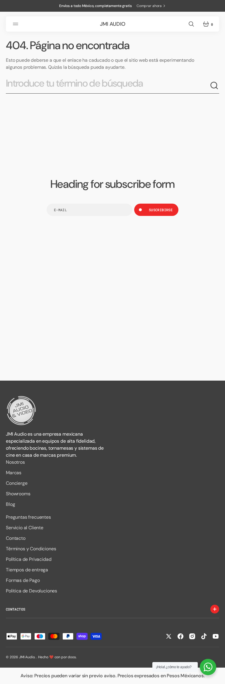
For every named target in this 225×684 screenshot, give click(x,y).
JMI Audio (27, 657)
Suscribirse (161, 209)
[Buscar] (214, 85)
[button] (16, 24)
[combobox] (108, 85)
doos (72, 657)
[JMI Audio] (112, 410)
